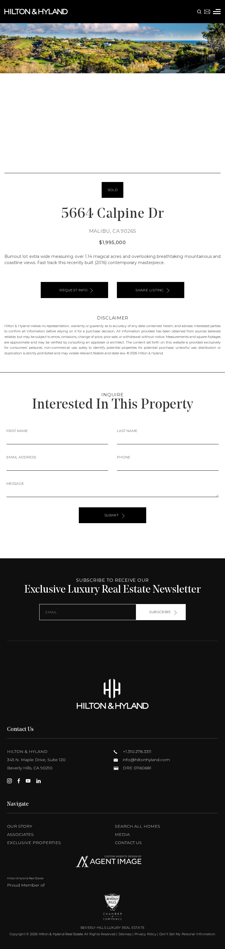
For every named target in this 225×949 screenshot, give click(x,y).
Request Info (73, 290)
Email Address (21, 457)
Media (122, 834)
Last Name (127, 430)
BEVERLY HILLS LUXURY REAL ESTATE (112, 928)
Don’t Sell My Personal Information (187, 934)
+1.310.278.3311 (136, 751)
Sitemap (125, 934)
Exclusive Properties (34, 842)
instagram (9, 781)
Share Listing (149, 290)
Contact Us (128, 842)
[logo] (112, 694)
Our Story (19, 826)
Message (15, 483)
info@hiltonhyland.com (146, 759)
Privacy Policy (145, 934)
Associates (20, 834)
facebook (19, 781)
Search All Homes (137, 826)
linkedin (38, 781)
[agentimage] (112, 863)
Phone (123, 457)
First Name (17, 430)
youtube (28, 781)
